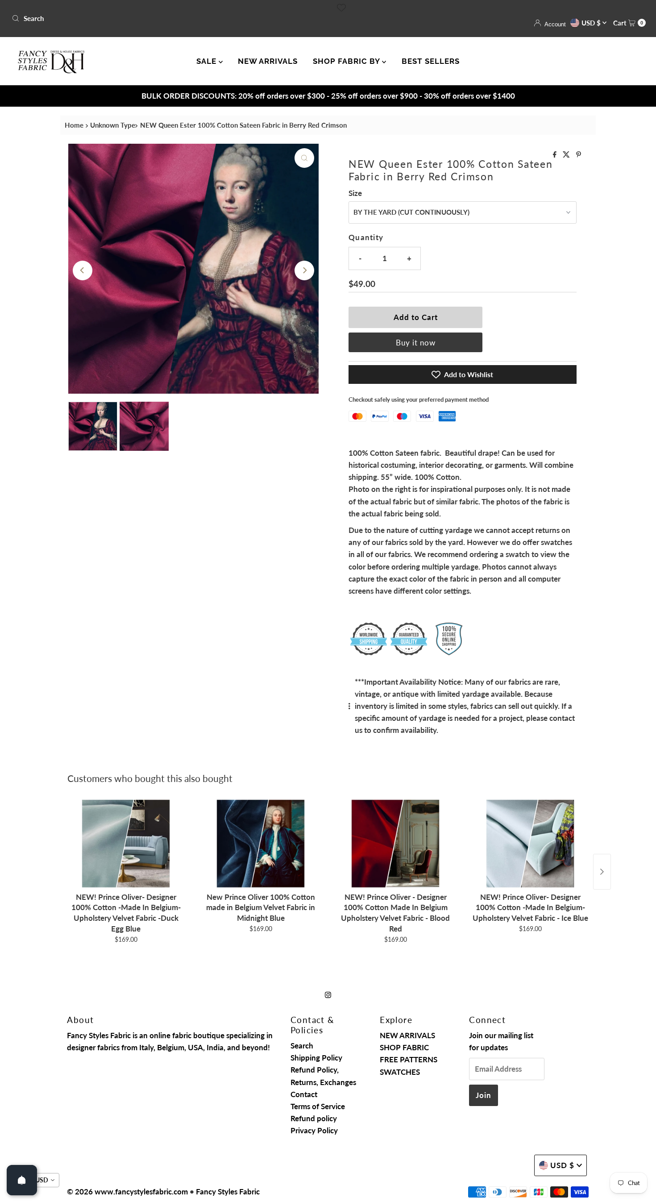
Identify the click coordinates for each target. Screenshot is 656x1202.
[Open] (22, 1180)
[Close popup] (496, 522)
